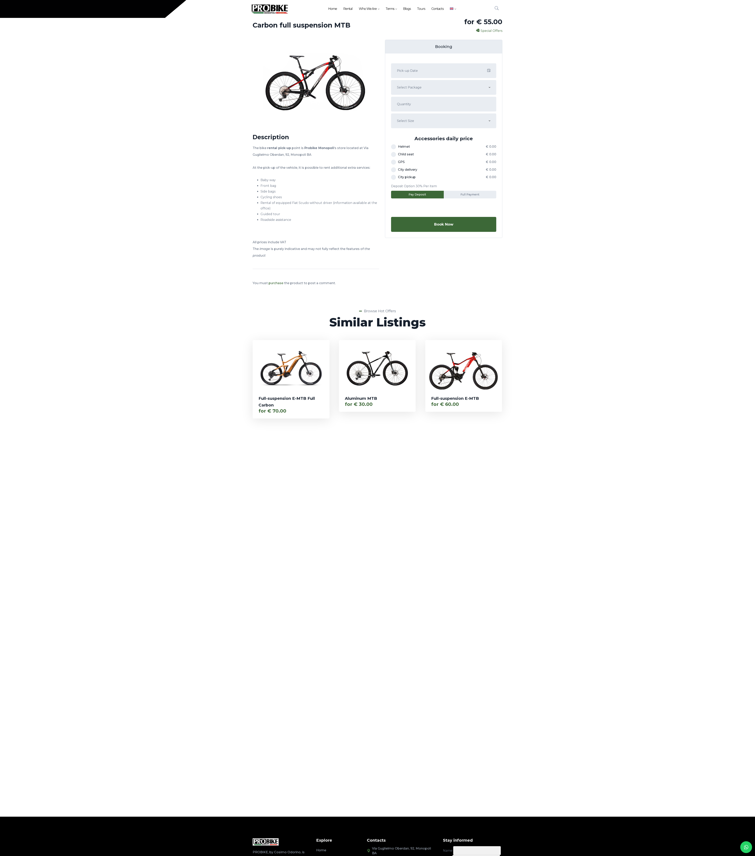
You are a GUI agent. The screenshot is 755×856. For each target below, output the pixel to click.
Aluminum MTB (361, 398)
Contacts (437, 9)
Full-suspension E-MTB (455, 398)
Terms (390, 9)
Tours (421, 9)
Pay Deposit (417, 194)
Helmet (404, 146)
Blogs (407, 9)
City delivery (407, 169)
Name (447, 850)
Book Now (443, 224)
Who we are (368, 9)
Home (332, 9)
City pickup (407, 177)
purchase (276, 283)
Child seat (406, 154)
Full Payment (469, 194)
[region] (51, 824)
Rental (348, 9)
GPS (401, 162)
